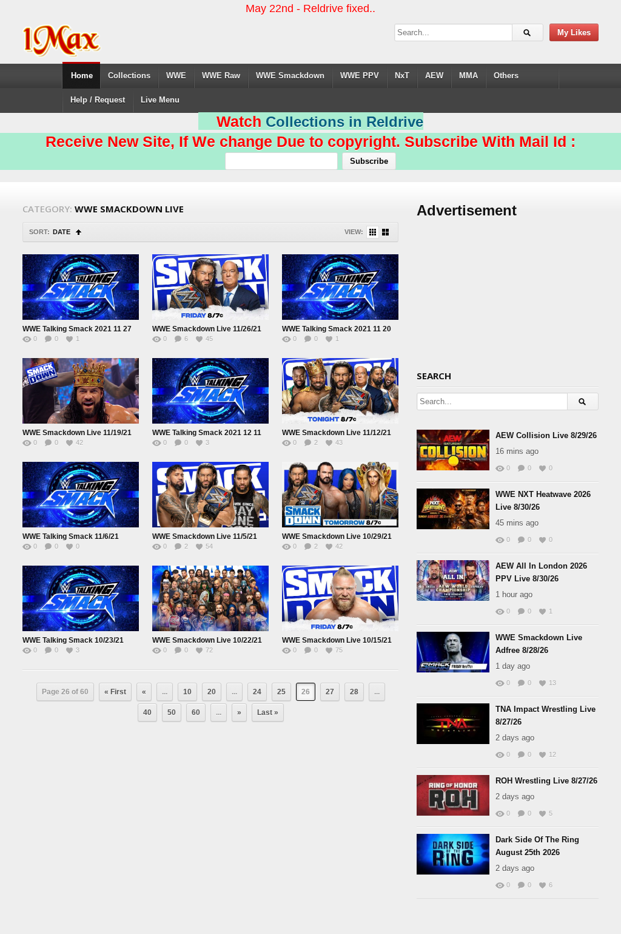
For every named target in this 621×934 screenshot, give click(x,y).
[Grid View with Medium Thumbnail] (385, 232)
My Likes (574, 32)
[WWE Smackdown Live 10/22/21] (210, 598)
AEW (434, 75)
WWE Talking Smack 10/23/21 (73, 640)
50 (171, 712)
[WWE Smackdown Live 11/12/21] (340, 390)
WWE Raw (221, 75)
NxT (402, 75)
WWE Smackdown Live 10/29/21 (337, 536)
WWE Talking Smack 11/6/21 (70, 536)
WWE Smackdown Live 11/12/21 (336, 432)
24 (257, 692)
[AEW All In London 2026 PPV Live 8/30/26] (453, 580)
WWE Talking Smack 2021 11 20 (336, 329)
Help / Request (97, 99)
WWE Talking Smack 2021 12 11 (206, 432)
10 (187, 692)
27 (330, 692)
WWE (176, 75)
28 (354, 692)
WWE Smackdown (290, 75)
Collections (129, 75)
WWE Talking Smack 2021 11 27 (77, 329)
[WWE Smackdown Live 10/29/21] (340, 494)
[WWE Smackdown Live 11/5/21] (210, 494)
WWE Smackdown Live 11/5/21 (204, 536)
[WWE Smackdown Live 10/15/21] (340, 598)
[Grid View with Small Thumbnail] (372, 232)
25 (281, 692)
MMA (468, 75)
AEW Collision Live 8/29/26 (546, 435)
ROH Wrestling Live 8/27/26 (546, 780)
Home (82, 75)
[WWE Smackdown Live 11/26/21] (210, 287)
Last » (267, 712)
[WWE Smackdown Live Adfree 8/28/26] (453, 652)
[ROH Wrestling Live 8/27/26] (453, 795)
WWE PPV (359, 75)
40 (147, 712)
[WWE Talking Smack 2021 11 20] (340, 287)
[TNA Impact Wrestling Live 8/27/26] (453, 724)
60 (196, 712)
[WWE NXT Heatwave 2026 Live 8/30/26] (453, 509)
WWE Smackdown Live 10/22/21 (207, 640)
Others (506, 75)
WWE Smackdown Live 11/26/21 (206, 329)
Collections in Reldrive (344, 121)
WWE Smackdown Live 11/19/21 (77, 432)
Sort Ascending (78, 232)
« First (115, 692)
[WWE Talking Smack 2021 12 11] (210, 390)
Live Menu (160, 99)
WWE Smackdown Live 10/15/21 (337, 640)
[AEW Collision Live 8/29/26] (453, 450)
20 (211, 692)
